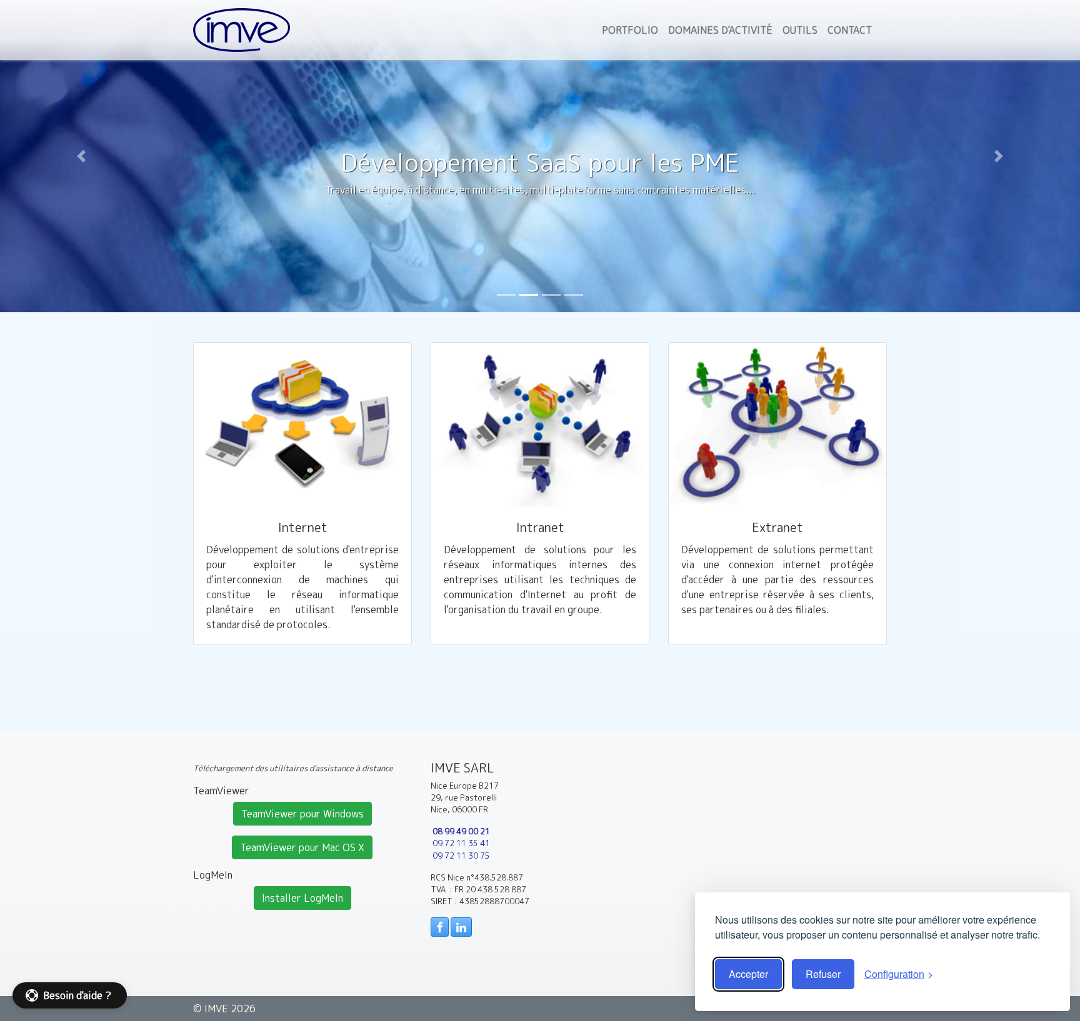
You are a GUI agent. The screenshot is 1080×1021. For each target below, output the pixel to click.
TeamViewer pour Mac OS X (302, 847)
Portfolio (630, 30)
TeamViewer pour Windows (302, 814)
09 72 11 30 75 (461, 855)
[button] (81, 156)
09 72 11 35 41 (461, 843)
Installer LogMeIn (302, 898)
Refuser (823, 974)
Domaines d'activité (720, 30)
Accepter (748, 974)
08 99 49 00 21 (461, 831)
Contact (850, 30)
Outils (800, 30)
